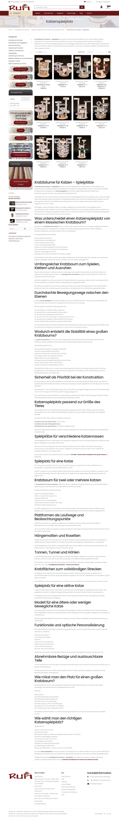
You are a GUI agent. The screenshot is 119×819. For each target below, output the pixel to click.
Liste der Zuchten (20, 77)
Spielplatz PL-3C (82, 126)
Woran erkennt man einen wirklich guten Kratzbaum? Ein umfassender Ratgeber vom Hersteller (46, 781)
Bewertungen (38, 801)
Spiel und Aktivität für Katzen (17, 63)
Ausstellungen (20, 138)
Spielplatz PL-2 (82, 85)
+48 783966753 (29, 2)
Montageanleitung (40, 804)
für (14, 239)
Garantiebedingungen (68, 789)
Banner (20, 130)
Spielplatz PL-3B (62, 126)
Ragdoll (11, 239)
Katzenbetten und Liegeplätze (18, 43)
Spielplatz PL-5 (43, 165)
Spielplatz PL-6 (63, 165)
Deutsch (88, 2)
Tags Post (12, 233)
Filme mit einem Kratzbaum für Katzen (46, 798)
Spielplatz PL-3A (43, 126)
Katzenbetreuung (14, 241)
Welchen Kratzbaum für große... (24, 202)
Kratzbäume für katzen (16, 40)
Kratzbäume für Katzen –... (23, 214)
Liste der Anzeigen (14, 197)
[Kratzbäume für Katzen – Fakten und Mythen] (12, 215)
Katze (21, 239)
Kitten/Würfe (20, 85)
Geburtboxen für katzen (16, 48)
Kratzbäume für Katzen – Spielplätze (43, 82)
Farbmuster (38, 786)
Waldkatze (20, 236)
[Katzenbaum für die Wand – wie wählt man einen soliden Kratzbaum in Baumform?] (12, 209)
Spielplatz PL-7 (82, 165)
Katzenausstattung (14, 45)
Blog (62, 795)
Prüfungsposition (20, 122)
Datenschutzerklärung (68, 787)
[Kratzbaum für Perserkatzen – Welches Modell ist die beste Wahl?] (12, 221)
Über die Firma (65, 776)
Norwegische (13, 236)
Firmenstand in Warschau (69, 792)
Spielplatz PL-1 (63, 85)
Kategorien (16, 13)
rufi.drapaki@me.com (17, 2)
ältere (17, 239)
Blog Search (13, 225)
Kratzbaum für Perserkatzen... (24, 220)
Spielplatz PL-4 (102, 126)
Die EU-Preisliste (66, 784)
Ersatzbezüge (13, 53)
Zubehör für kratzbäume (16, 50)
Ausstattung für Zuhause (16, 56)
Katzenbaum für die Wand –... (24, 208)
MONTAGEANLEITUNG (21, 155)
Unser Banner (38, 776)
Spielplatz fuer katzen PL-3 (102, 85)
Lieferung (64, 782)
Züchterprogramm (20, 69)
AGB (62, 779)
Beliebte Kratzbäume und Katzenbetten (21, 58)
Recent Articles (14, 199)
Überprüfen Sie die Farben (21, 182)
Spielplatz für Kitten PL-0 (43, 85)
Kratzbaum (27, 236)
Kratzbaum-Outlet (14, 61)
